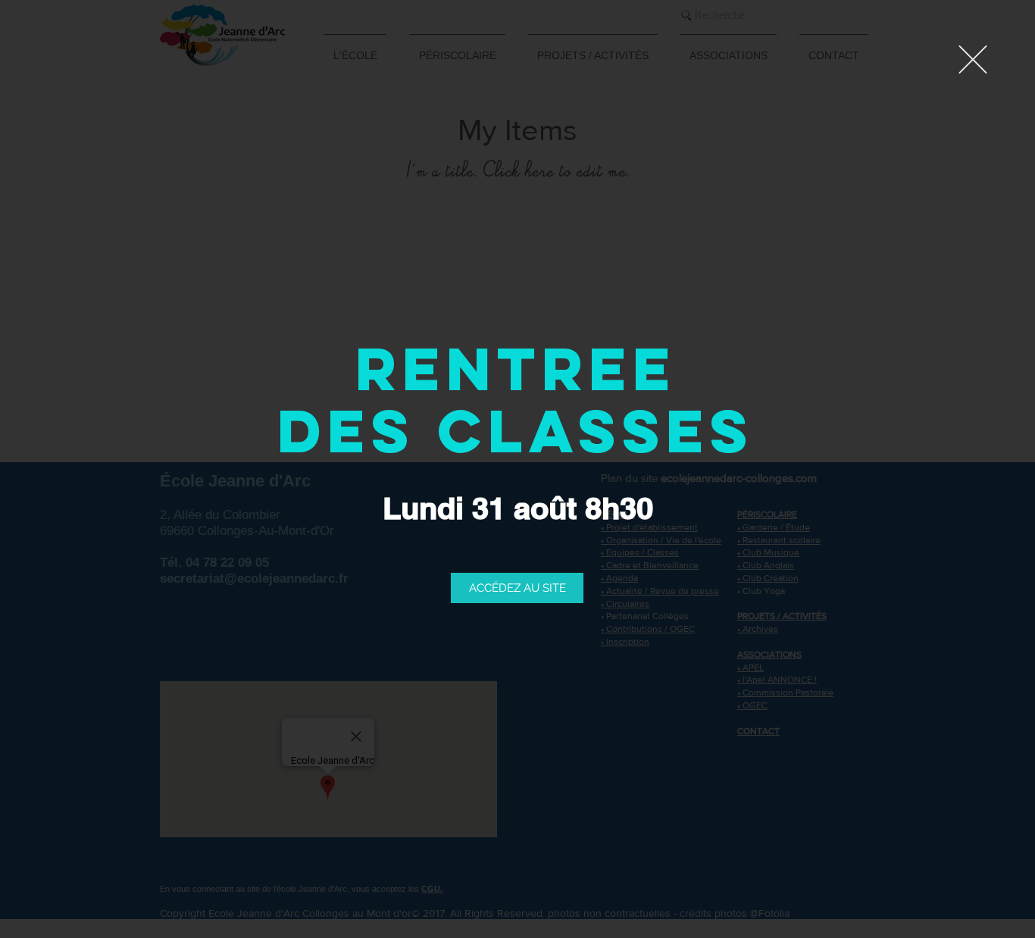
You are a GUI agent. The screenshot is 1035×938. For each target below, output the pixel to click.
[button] (973, 59)
